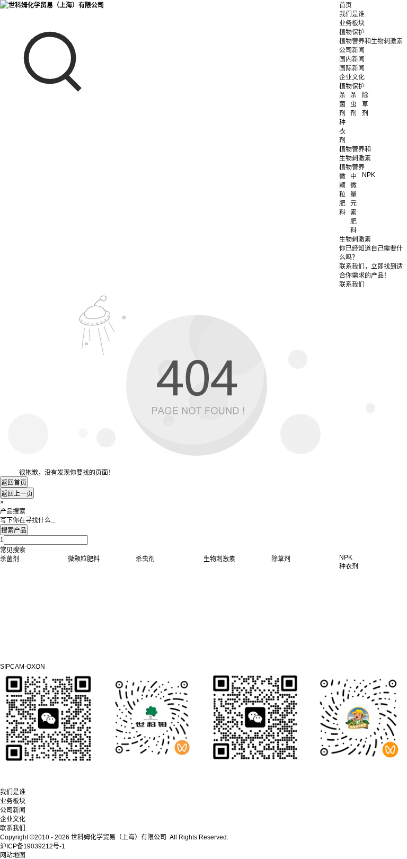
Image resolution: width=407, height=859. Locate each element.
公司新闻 (352, 50)
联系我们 (12, 828)
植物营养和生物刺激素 (371, 41)
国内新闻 (352, 59)
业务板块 (352, 23)
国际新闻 (352, 68)
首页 (345, 5)
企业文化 (352, 77)
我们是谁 (352, 14)
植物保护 (352, 32)
